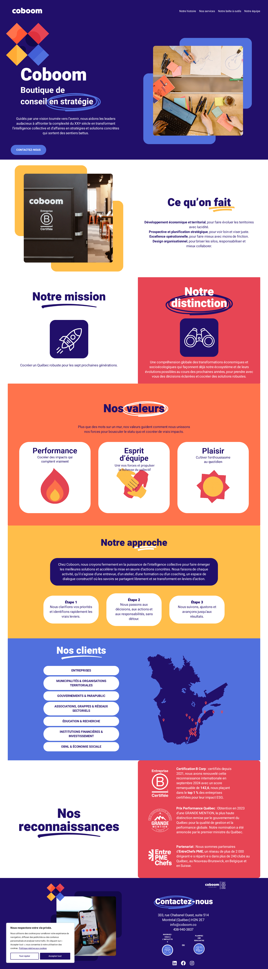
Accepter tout (55, 956)
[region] (40, 943)
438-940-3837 (183, 929)
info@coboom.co (183, 924)
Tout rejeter (24, 956)
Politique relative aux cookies (33, 948)
